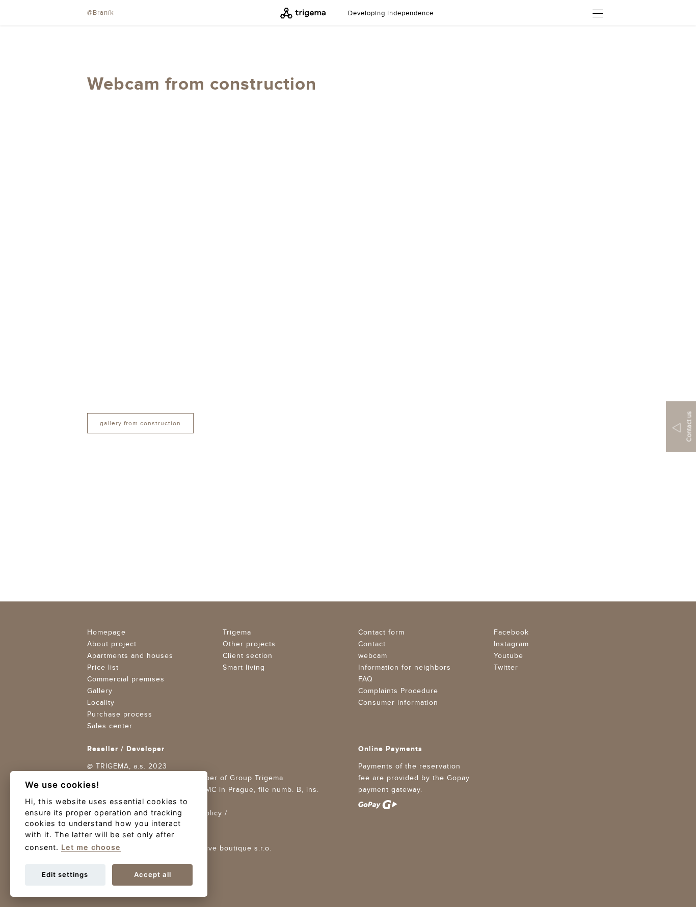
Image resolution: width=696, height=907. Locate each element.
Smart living (244, 668)
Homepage (106, 632)
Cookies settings (117, 825)
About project (112, 644)
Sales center (109, 726)
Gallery (100, 691)
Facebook (511, 632)
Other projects (249, 644)
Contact (372, 644)
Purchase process (119, 714)
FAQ (365, 679)
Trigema (237, 632)
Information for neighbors (404, 668)
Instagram (511, 644)
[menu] (593, 13)
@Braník (100, 13)
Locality (101, 703)
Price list (103, 668)
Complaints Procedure (398, 691)
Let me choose (91, 847)
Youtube (508, 656)
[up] (643, 189)
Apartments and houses (130, 656)
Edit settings (65, 874)
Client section (248, 656)
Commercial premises (126, 679)
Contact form (381, 632)
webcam (372, 656)
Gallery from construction (140, 423)
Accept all (152, 874)
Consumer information (398, 703)
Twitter (506, 668)
